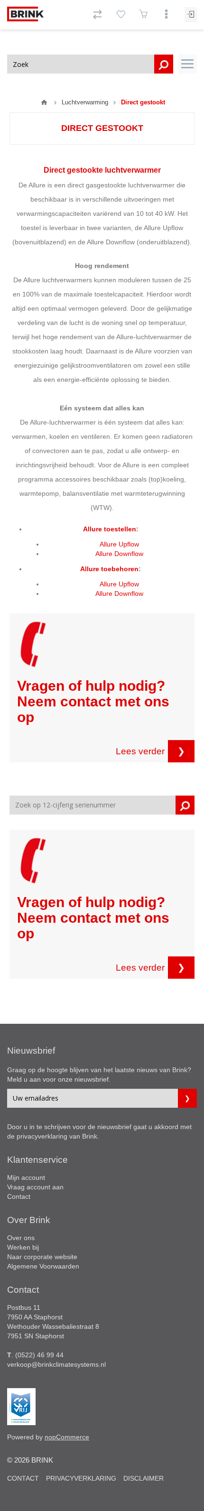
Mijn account (26, 1177)
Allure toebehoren (109, 569)
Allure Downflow (119, 553)
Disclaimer (143, 1478)
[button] (187, 64)
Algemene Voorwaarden (43, 1266)
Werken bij (23, 1247)
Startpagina (44, 102)
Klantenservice (37, 1160)
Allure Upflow (119, 544)
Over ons (21, 1238)
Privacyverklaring (81, 1478)
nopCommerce (67, 1437)
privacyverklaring (42, 1136)
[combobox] (90, 64)
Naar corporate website (42, 1257)
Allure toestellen (109, 529)
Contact (18, 1196)
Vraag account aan (35, 1187)
